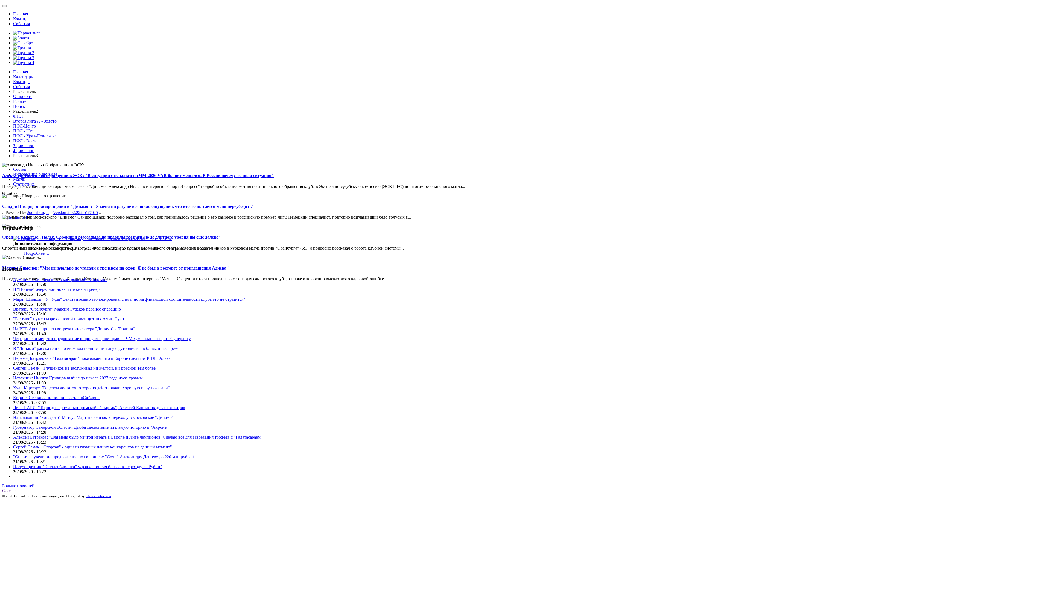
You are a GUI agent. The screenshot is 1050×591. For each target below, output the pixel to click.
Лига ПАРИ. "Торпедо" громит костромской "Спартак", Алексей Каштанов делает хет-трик (99, 407)
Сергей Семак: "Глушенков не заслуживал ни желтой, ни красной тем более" (85, 368)
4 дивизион (23, 150)
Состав (19, 169)
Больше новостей (18, 485)
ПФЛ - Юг (23, 131)
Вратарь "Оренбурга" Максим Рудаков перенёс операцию (67, 309)
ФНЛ (18, 116)
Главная (20, 13)
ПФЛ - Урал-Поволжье (34, 136)
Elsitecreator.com (98, 496)
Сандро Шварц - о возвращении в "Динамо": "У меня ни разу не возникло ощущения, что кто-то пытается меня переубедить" (128, 206)
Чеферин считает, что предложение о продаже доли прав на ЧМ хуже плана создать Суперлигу (102, 338)
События (21, 23)
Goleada (9, 490)
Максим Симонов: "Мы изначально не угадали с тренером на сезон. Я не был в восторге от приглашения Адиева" (115, 268)
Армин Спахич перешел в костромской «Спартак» (60, 279)
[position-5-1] (14, 217)
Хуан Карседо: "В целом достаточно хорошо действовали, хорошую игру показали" (91, 388)
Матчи (19, 179)
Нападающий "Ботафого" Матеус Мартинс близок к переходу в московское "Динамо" (93, 417)
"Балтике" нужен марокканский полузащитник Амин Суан (68, 319)
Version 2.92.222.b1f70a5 (75, 212)
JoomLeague (38, 212)
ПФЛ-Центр (24, 126)
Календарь (23, 76)
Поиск (19, 106)
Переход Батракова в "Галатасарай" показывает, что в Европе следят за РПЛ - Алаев (92, 358)
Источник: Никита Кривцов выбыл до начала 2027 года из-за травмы (78, 378)
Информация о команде (35, 174)
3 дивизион (23, 145)
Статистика (24, 184)
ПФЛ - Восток (26, 140)
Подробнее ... (36, 253)
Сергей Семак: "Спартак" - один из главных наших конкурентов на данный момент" (92, 447)
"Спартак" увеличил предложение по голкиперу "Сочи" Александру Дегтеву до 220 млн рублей (103, 456)
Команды (21, 18)
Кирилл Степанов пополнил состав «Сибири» (56, 397)
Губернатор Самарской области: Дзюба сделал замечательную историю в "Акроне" (90, 427)
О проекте (22, 96)
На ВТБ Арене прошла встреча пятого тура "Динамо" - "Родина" (74, 328)
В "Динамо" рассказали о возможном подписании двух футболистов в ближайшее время (96, 348)
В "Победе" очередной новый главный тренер (56, 289)
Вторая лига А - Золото (35, 121)
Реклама (20, 101)
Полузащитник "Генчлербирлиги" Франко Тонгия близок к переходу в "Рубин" (87, 466)
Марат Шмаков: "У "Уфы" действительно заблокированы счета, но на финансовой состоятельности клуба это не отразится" (129, 299)
